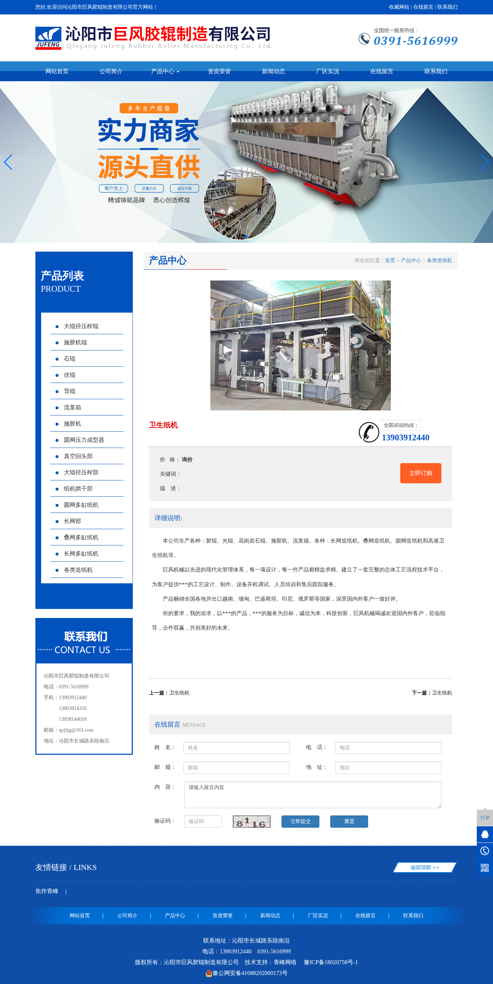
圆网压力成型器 (84, 440)
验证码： (165, 821)
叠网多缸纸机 (81, 537)
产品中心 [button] (163, 71)
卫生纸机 (179, 693)
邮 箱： (165, 767)
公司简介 (111, 71)
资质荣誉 (219, 71)
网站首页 (57, 71)
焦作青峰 (46, 891)
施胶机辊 (75, 342)
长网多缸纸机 (81, 553)
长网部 (72, 521)
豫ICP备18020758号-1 (330, 962)
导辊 (69, 391)
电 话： (317, 747)
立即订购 (420, 473)
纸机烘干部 (78, 489)
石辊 (69, 359)
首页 (390, 260)
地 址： (317, 767)
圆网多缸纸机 (81, 505)
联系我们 (447, 7)
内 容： (165, 787)
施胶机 (72, 424)
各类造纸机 (78, 570)
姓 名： (165, 747)
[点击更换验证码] (252, 821)
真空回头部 (78, 456)
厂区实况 (327, 71)
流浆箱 (72, 407)
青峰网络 (285, 962)
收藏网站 (399, 7)
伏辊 (69, 375)
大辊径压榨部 (81, 472)
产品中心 (411, 260)
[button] (240, 236)
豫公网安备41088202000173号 (250, 973)
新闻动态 (273, 71)
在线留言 (423, 7)
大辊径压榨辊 (81, 326)
